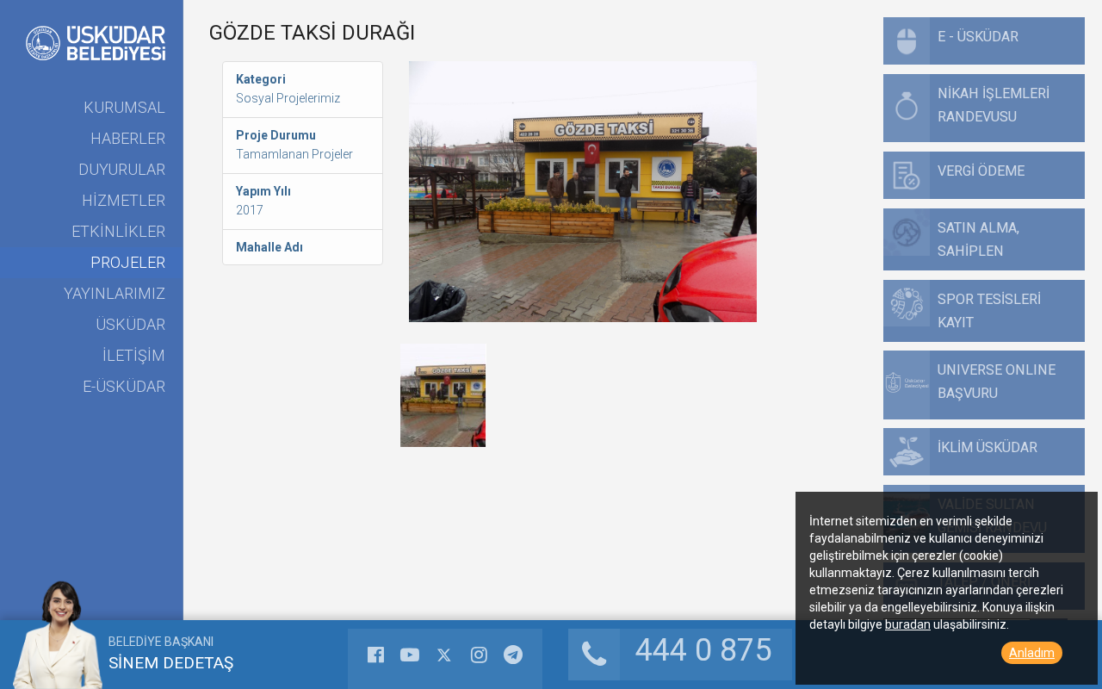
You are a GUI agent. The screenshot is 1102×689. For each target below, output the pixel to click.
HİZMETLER (123, 200)
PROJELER (127, 262)
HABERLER (127, 138)
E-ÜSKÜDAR (124, 386)
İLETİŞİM (133, 355)
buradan (908, 624)
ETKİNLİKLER (118, 231)
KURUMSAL (124, 107)
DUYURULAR (121, 169)
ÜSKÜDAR (130, 324)
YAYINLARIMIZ (114, 293)
